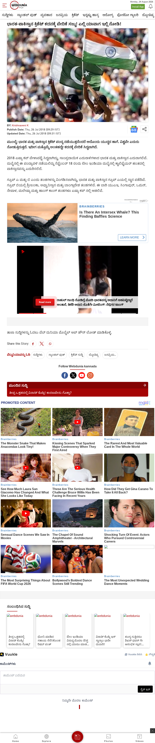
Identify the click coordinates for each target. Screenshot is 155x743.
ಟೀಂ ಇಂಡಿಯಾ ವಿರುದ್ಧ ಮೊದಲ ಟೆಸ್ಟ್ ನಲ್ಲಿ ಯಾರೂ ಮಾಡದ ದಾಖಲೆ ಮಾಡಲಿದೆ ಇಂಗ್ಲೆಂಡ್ (78, 640)
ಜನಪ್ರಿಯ (62, 14)
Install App (138, 6)
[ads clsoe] (152, 730)
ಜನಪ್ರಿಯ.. (110, 354)
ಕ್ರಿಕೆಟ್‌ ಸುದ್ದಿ (77, 354)
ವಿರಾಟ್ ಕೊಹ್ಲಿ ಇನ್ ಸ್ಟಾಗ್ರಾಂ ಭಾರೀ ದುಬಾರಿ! (105, 640)
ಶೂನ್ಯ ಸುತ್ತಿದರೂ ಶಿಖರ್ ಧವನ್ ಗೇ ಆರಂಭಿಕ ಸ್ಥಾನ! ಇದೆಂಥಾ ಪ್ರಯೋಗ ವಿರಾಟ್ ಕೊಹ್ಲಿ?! (134, 640)
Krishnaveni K (20, 125)
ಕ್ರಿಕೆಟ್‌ (75, 14)
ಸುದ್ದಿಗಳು (7, 14)
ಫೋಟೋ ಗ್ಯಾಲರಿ (127, 14)
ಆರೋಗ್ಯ (107, 14)
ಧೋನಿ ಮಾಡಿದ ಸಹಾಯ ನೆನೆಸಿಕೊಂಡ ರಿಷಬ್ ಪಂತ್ (49, 640)
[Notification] (150, 6)
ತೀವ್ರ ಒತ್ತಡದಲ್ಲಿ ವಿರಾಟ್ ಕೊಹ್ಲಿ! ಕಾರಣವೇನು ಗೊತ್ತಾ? (40, 392)
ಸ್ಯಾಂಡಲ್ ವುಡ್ (27, 14)
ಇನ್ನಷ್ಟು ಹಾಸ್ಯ (91, 14)
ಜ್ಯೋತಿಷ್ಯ (93, 354)
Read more (45, 302)
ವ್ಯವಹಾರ (46, 14)
